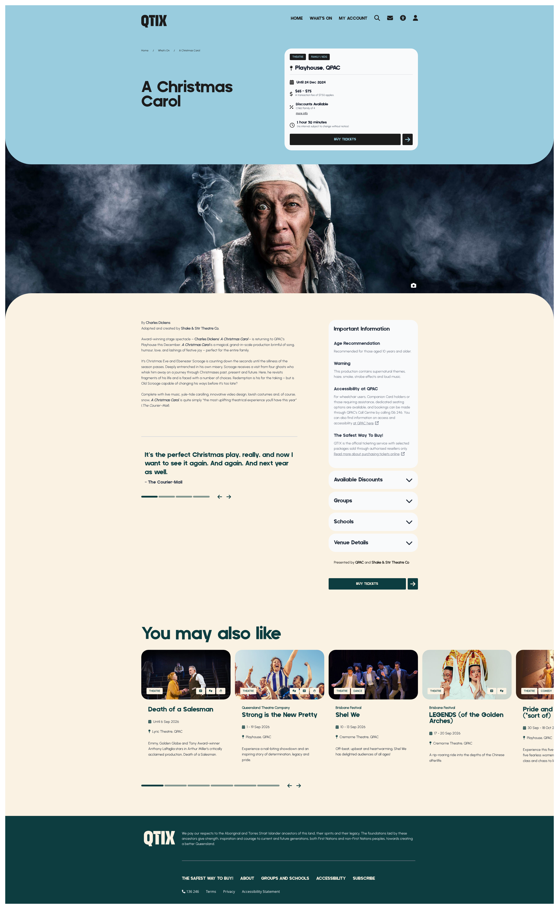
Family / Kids (319, 56)
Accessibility (331, 878)
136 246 (396, 412)
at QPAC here (363, 423)
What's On (321, 18)
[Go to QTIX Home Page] (154, 21)
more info (302, 113)
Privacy (229, 891)
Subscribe (364, 878)
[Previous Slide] (289, 785)
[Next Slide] (298, 785)
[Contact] (390, 18)
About (247, 878)
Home (297, 18)
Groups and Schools (285, 878)
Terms (211, 891)
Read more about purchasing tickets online (367, 454)
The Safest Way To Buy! (207, 878)
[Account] (415, 18)
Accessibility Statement (261, 891)
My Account (353, 18)
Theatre (297, 56)
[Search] (377, 18)
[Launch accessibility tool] (403, 18)
